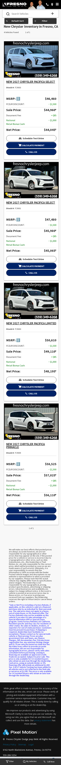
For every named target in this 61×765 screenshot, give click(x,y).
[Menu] (57, 4)
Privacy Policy (9, 744)
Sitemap (22, 744)
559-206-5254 (9, 755)
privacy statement (42, 720)
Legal (30, 744)
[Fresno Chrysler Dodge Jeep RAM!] (14, 4)
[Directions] (52, 4)
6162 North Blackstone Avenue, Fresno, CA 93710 (27, 749)
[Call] (47, 4)
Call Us (32, 151)
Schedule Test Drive (33, 138)
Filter (44, 21)
